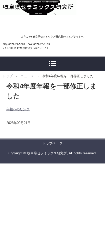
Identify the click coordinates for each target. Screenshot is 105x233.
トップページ (52, 143)
